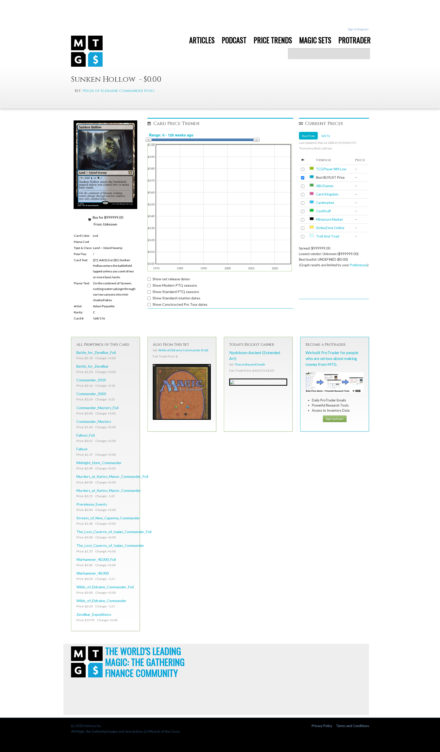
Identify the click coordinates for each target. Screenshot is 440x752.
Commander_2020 (91, 394)
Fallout (82, 449)
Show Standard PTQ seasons (176, 291)
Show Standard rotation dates (176, 298)
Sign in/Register (358, 29)
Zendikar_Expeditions (93, 614)
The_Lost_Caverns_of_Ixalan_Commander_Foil (114, 532)
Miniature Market (329, 219)
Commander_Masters (93, 421)
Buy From (308, 135)
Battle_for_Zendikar (92, 366)
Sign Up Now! (335, 419)
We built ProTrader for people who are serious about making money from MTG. (332, 358)
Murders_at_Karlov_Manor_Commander (108, 490)
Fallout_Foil (85, 435)
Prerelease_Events (91, 504)
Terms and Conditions (352, 726)
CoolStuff (323, 211)
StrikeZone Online (330, 228)
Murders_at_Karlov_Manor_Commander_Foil (112, 476)
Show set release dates (171, 279)
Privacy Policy (322, 726)
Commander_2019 (91, 380)
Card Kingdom (327, 194)
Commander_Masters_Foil (97, 408)
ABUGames (325, 186)
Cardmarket (325, 203)
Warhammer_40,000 (92, 573)
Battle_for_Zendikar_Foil (96, 352)
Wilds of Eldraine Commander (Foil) (118, 90)
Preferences (358, 265)
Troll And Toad (327, 236)
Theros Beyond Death (250, 364)
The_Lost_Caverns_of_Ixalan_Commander (110, 545)
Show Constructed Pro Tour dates (180, 304)
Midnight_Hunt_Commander (99, 463)
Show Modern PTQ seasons (175, 285)
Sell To (325, 135)
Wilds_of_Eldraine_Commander (101, 600)
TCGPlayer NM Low (331, 169)
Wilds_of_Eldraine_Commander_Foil (105, 587)
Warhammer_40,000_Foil (96, 559)
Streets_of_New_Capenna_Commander (108, 518)
